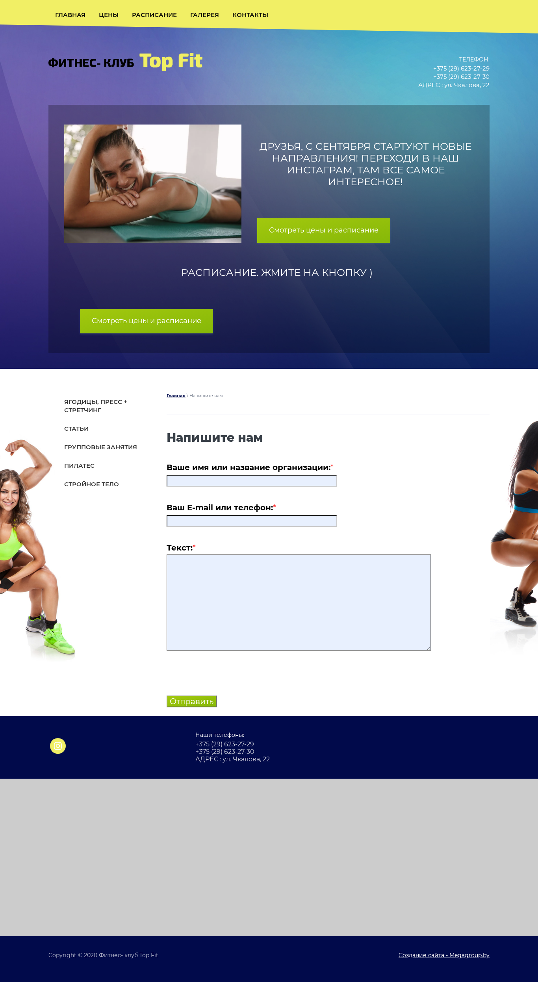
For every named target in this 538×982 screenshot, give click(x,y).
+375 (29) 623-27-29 (461, 68)
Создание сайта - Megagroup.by (444, 955)
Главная (176, 395)
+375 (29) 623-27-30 (461, 76)
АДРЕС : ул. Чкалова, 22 (454, 85)
